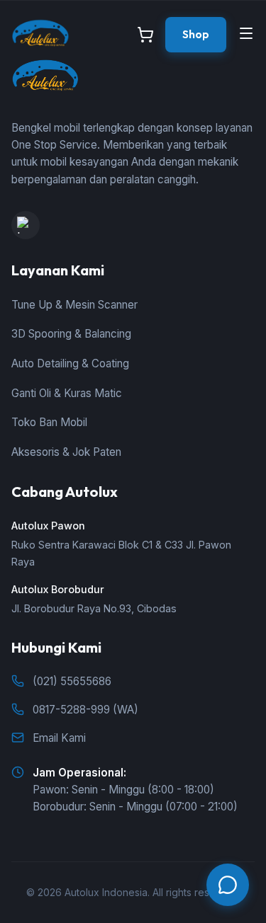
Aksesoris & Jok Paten (66, 452)
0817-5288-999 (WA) (85, 709)
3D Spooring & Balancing (71, 333)
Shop (195, 34)
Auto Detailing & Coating (70, 363)
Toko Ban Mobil (49, 422)
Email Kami (59, 738)
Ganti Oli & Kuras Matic (66, 393)
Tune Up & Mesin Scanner (74, 304)
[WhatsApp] (227, 885)
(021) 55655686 (72, 681)
